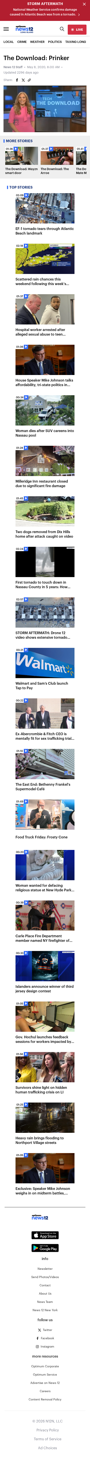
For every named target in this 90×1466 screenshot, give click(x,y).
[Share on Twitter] (23, 80)
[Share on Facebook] (17, 80)
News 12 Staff (12, 67)
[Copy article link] (29, 80)
